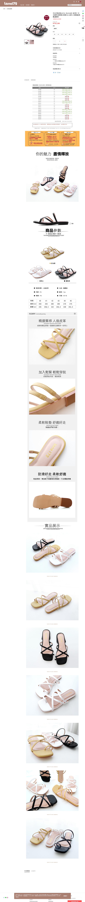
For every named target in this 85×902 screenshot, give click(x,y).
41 (58, 34)
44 (69, 34)
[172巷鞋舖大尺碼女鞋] (10, 3)
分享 (55, 72)
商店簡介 (31, 899)
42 (62, 34)
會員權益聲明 (50, 901)
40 (54, 34)
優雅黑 (55, 28)
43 (65, 34)
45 (73, 34)
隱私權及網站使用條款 (34, 901)
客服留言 (50, 899)
